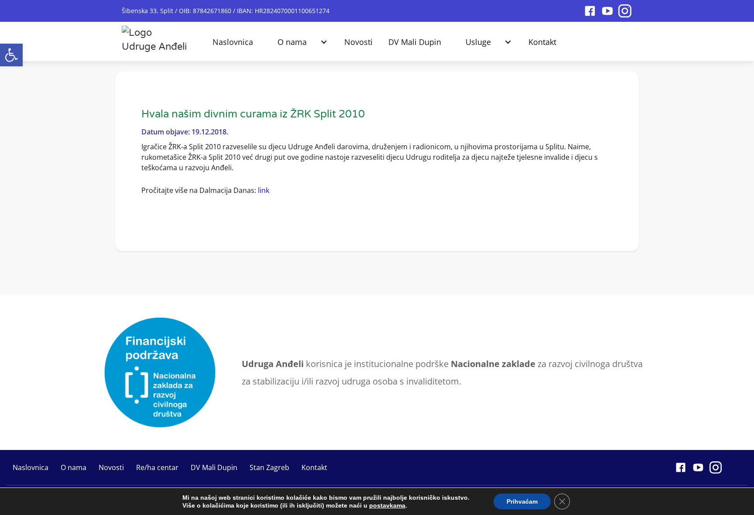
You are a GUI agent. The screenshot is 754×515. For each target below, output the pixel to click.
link (263, 190)
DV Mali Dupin (414, 42)
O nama (292, 42)
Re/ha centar (157, 467)
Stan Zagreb (269, 467)
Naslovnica (232, 42)
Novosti (358, 42)
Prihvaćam (522, 501)
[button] (11, 55)
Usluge (478, 42)
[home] (154, 37)
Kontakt (542, 42)
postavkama (387, 505)
